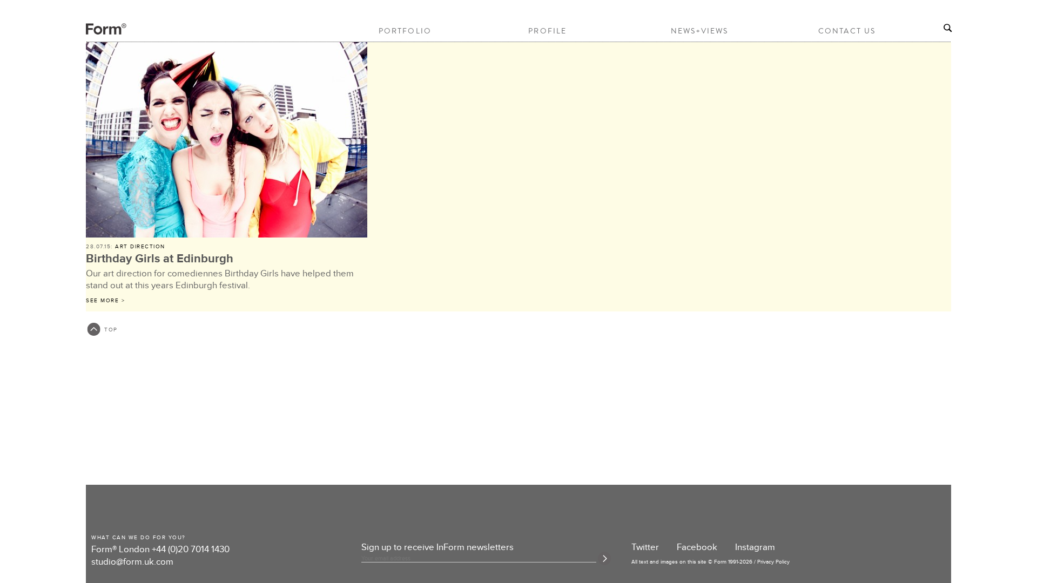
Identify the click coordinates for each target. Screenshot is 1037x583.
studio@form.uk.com (132, 562)
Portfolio (405, 31)
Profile (547, 31)
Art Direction (140, 246)
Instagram (755, 547)
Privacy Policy (773, 562)
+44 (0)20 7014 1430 (191, 549)
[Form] (96, 33)
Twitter (645, 547)
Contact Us (847, 31)
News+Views (700, 31)
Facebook (697, 547)
